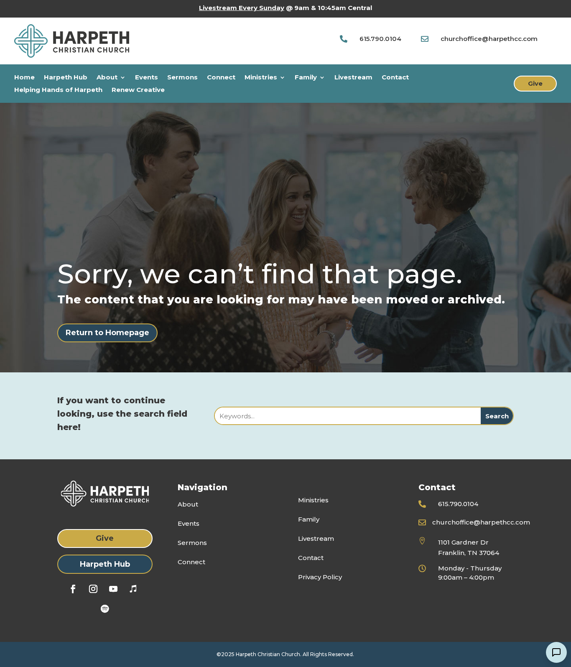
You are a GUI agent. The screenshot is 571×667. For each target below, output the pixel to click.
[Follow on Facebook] (73, 588)
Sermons (182, 77)
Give (535, 83)
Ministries (261, 77)
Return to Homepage (107, 332)
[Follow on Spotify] (105, 609)
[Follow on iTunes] (133, 588)
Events (146, 77)
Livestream (353, 77)
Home (24, 77)
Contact (395, 77)
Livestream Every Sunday (241, 8)
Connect (221, 77)
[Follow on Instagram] (93, 588)
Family (306, 77)
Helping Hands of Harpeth (58, 90)
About (107, 77)
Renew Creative (138, 90)
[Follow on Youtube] (113, 588)
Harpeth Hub (65, 77)
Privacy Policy (320, 577)
